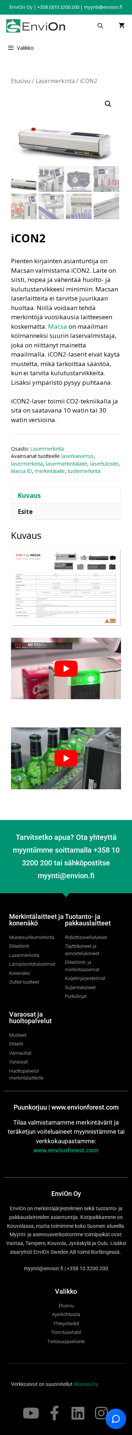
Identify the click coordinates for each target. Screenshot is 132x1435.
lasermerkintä (27, 463)
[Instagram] (101, 1413)
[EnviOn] (37, 26)
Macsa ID (21, 470)
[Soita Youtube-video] (66, 669)
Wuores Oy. (86, 1384)
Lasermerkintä (55, 81)
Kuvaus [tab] (29, 495)
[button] (108, 104)
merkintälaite (50, 470)
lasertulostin (104, 463)
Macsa (57, 326)
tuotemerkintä (84, 470)
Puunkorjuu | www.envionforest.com (66, 1107)
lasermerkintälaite (66, 463)
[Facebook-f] (54, 1413)
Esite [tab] (25, 511)
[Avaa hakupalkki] (100, 26)
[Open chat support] (116, 1419)
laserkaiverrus (77, 455)
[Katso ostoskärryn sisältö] (121, 26)
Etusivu (20, 81)
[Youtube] (30, 1413)
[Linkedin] (77, 1413)
